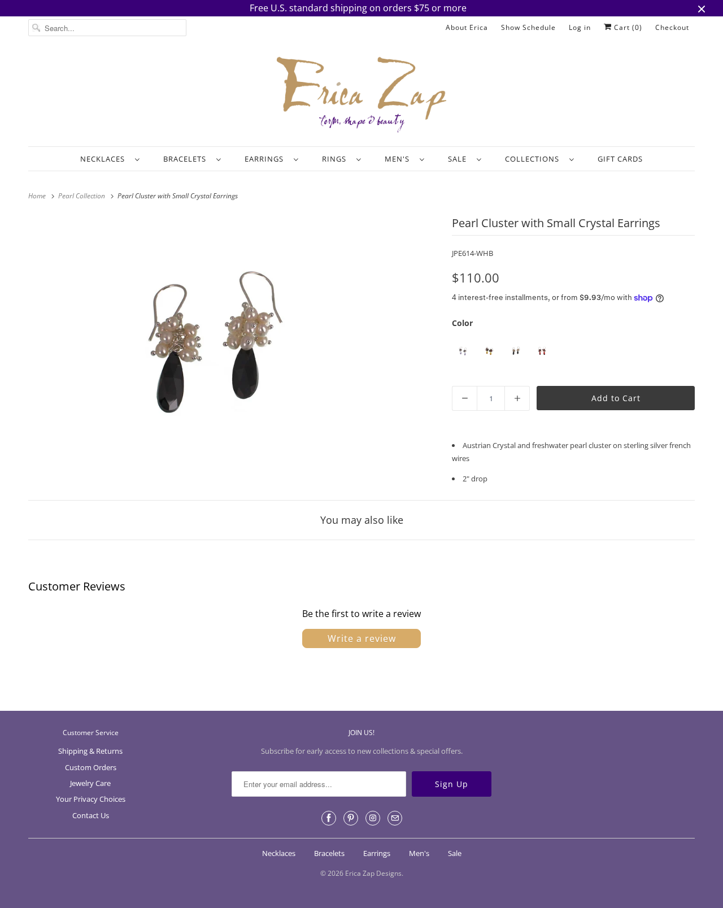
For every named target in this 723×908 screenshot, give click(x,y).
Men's (399, 159)
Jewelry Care (90, 783)
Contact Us (90, 815)
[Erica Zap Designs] (361, 95)
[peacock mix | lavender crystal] (462, 351)
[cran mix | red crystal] (542, 351)
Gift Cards (620, 159)
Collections (534, 159)
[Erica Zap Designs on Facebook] (328, 818)
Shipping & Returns (90, 751)
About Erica (467, 27)
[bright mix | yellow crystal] (488, 351)
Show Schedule (528, 27)
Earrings (266, 159)
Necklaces (104, 159)
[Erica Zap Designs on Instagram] (372, 818)
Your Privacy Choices (90, 799)
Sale (459, 159)
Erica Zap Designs (373, 873)
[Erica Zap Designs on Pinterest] (350, 818)
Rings (336, 159)
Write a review (362, 638)
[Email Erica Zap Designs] (394, 818)
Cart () (627, 27)
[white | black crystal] (515, 351)
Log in (580, 27)
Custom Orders (90, 767)
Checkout (672, 27)
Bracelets (187, 159)
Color (462, 323)
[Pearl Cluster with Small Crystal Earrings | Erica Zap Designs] (203, 345)
